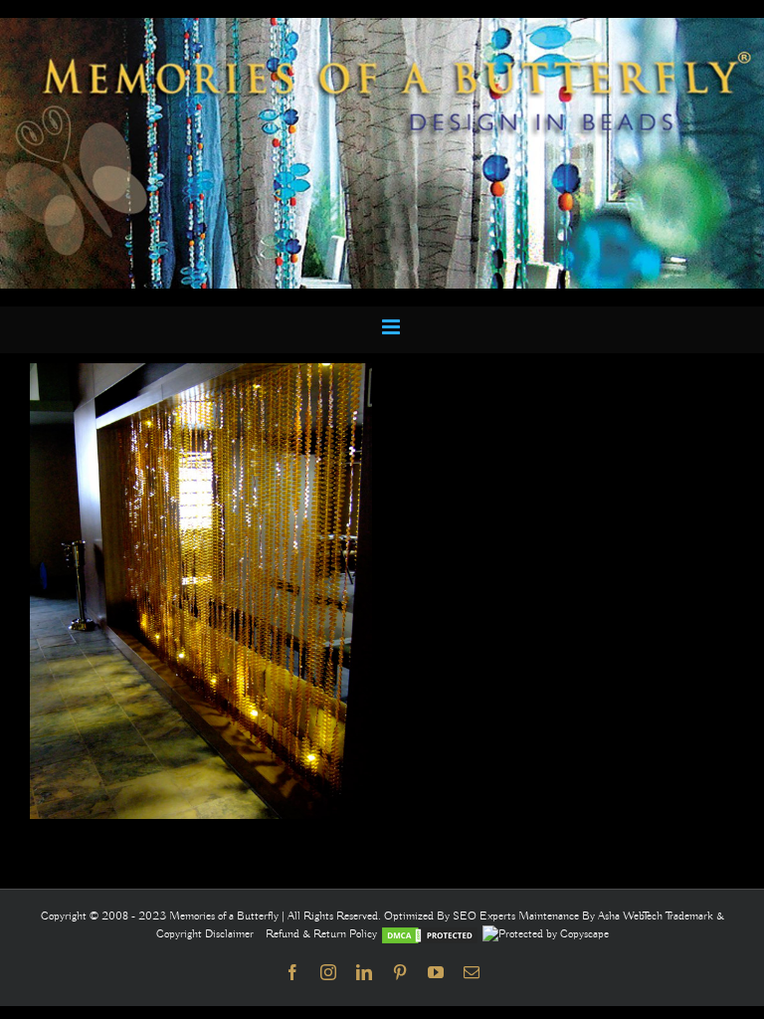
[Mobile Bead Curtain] (382, 27)
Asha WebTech (632, 916)
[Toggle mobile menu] (392, 326)
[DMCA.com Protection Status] (429, 933)
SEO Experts (485, 916)
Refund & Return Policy (323, 933)
